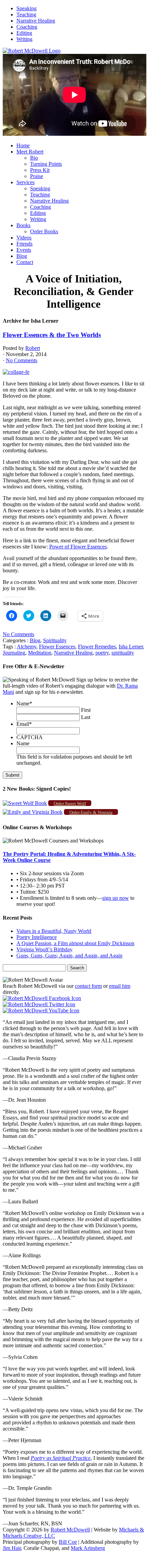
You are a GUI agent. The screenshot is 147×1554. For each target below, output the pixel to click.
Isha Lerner (131, 646)
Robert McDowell (70, 1530)
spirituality (122, 653)
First (86, 710)
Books (23, 225)
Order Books (44, 231)
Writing (24, 39)
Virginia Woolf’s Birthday (44, 949)
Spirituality (55, 640)
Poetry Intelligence (36, 937)
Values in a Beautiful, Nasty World (53, 931)
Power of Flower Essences (78, 546)
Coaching (26, 27)
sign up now (115, 898)
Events (23, 250)
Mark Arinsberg (88, 1548)
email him (119, 986)
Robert (32, 348)
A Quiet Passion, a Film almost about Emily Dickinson (75, 943)
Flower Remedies (97, 646)
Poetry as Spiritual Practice (61, 1458)
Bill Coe (68, 1542)
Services (25, 182)
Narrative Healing (35, 21)
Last (85, 717)
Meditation (39, 653)
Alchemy (26, 646)
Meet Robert (29, 152)
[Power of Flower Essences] (16, 372)
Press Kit (40, 170)
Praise (36, 176)
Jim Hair (12, 1548)
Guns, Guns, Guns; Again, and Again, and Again (69, 955)
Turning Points (46, 164)
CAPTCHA (29, 737)
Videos (23, 237)
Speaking (26, 8)
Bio (34, 158)
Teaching (26, 14)
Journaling (14, 653)
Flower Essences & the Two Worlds (52, 334)
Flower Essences (57, 646)
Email (24, 724)
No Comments (21, 360)
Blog (21, 256)
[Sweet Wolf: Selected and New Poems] (25, 803)
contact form (88, 986)
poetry (102, 653)
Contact (24, 262)
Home (23, 145)
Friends (24, 244)
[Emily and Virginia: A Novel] (33, 812)
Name (24, 703)
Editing (24, 33)
